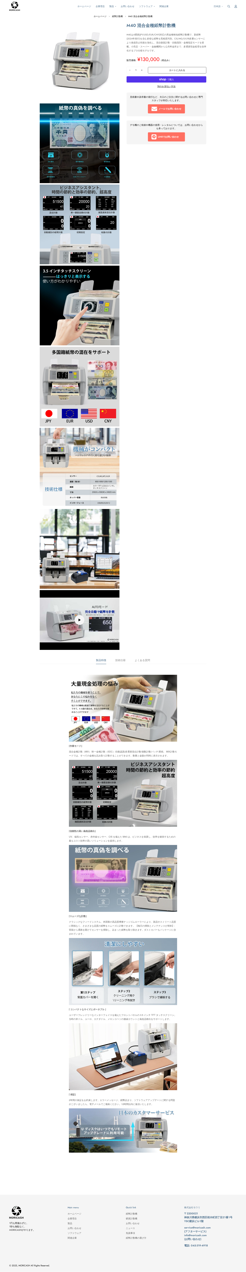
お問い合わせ (127, 6)
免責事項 (130, 1233)
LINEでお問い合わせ (168, 136)
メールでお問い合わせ (170, 108)
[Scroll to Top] (240, 1256)
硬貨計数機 (131, 1218)
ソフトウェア (146, 6)
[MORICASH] (14, 6)
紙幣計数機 (117, 16)
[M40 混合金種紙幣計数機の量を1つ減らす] (130, 70)
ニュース (130, 1228)
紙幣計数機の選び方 (136, 1237)
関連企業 (164, 6)
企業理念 (100, 6)
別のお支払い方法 (166, 86)
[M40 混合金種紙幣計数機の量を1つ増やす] (142, 70)
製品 (111, 6)
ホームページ (84, 6)
